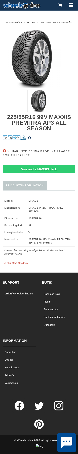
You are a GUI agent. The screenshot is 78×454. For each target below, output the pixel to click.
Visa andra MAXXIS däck (39, 169)
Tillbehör (9, 375)
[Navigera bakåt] (70, 23)
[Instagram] (58, 409)
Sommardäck (51, 309)
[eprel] (29, 137)
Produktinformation (25, 185)
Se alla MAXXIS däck (15, 262)
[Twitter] (39, 409)
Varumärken (11, 383)
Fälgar (47, 301)
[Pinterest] (39, 427)
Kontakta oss (12, 367)
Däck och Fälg (52, 294)
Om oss (9, 359)
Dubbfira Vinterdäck (54, 317)
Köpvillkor (10, 352)
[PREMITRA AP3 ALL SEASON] (39, 59)
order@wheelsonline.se (19, 293)
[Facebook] (20, 409)
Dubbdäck (49, 324)
